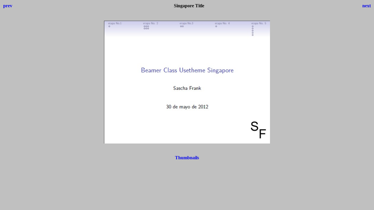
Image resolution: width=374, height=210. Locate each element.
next (366, 5)
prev (7, 5)
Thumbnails (187, 157)
